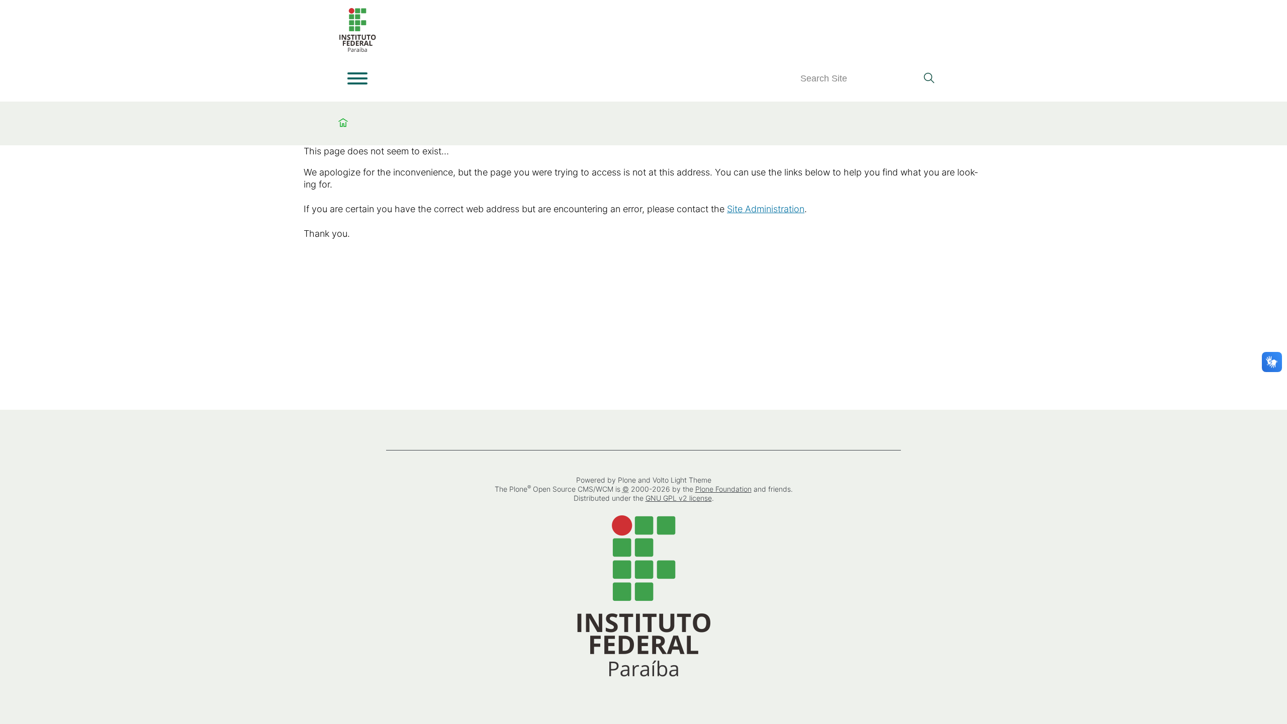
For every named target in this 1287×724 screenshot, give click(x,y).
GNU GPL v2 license (679, 498)
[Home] (357, 50)
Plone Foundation (723, 489)
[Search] (929, 79)
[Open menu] (357, 78)
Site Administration (765, 209)
